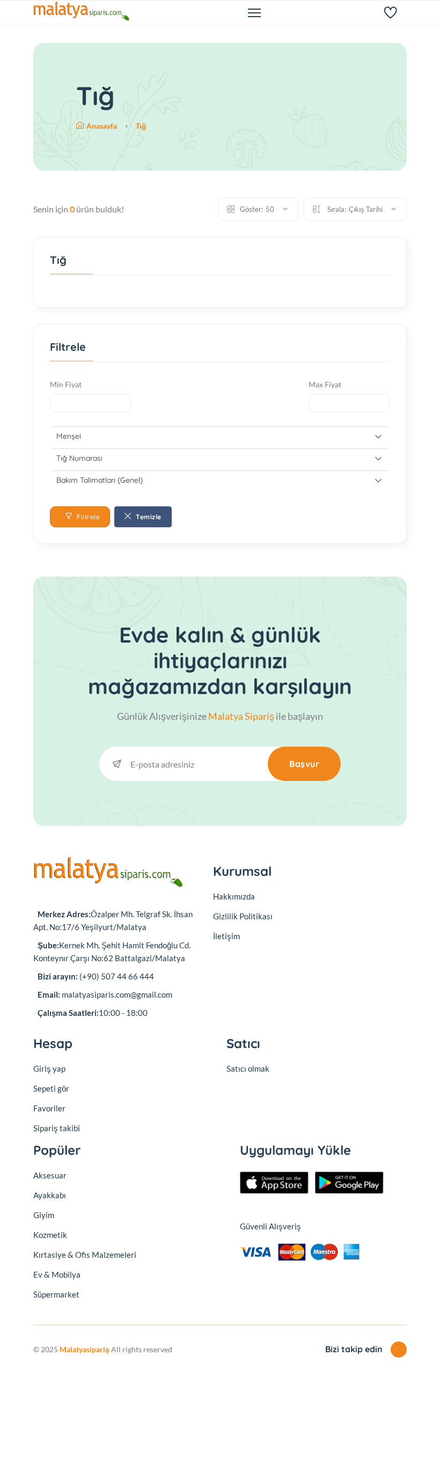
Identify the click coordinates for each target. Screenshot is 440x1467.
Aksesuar (50, 1175)
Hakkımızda (234, 896)
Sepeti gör (51, 1088)
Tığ (141, 125)
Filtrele (87, 517)
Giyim (43, 1215)
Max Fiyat (325, 384)
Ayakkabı (49, 1195)
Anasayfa (102, 125)
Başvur (304, 763)
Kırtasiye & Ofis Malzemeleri (84, 1254)
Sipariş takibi (56, 1128)
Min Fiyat (66, 384)
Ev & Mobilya (56, 1274)
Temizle (148, 517)
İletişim (226, 936)
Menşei (68, 436)
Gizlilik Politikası (243, 916)
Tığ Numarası (79, 458)
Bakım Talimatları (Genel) (99, 480)
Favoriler (49, 1108)
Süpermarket (56, 1294)
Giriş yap (49, 1068)
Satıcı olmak (247, 1068)
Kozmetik (50, 1235)
